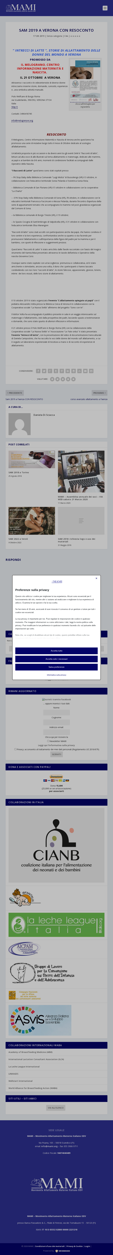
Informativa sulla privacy (56, 675)
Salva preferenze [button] (56, 667)
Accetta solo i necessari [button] (57, 659)
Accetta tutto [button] (56, 651)
